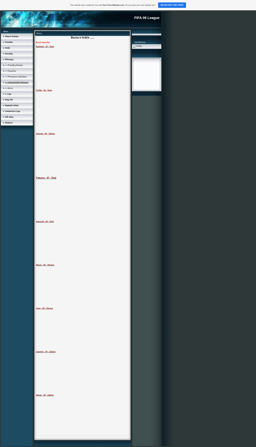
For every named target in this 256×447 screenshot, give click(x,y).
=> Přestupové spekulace (16, 77)
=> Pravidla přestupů (14, 65)
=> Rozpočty (10, 71)
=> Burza (9, 88)
